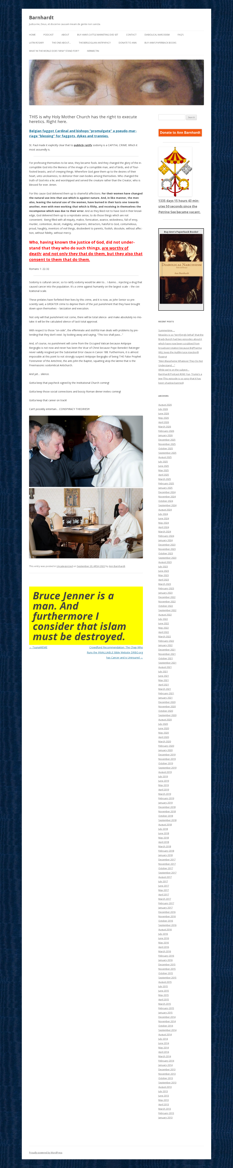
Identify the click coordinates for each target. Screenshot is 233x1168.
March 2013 (164, 1108)
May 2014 (163, 1047)
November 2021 (167, 654)
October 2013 (165, 1078)
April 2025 (163, 474)
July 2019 (163, 776)
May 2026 (163, 417)
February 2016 (166, 955)
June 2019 (163, 780)
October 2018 (165, 815)
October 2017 (165, 868)
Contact (131, 34)
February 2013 (166, 1113)
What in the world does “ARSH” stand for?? (54, 50)
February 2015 (166, 1008)
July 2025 (163, 461)
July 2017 (163, 881)
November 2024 (167, 496)
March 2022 (164, 636)
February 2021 (166, 693)
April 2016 (163, 947)
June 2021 (163, 675)
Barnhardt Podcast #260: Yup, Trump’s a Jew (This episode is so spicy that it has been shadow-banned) (180, 378)
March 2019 (164, 794)
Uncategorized (65, 566)
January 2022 (165, 645)
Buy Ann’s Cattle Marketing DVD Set (97, 34)
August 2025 (165, 457)
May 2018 (163, 837)
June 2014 (163, 1043)
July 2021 (163, 671)
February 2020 (166, 745)
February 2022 (166, 640)
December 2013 (166, 1069)
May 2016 (163, 942)
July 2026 (163, 409)
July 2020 (163, 724)
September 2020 (167, 715)
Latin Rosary (36, 42)
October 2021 (165, 658)
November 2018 (167, 811)
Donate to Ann (128, 42)
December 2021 (166, 649)
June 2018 (163, 833)
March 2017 (164, 899)
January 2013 (165, 1117)
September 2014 (167, 1030)
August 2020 (165, 719)
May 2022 (163, 627)
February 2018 (166, 850)
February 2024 (166, 536)
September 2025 (167, 452)
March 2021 (164, 689)
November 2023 (167, 549)
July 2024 (163, 514)
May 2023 (163, 575)
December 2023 (166, 544)
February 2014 (166, 1060)
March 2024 (164, 531)
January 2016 (165, 960)
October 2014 (165, 1025)
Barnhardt (41, 17)
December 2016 (166, 912)
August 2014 (165, 1034)
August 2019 (165, 772)
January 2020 (165, 750)
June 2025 (163, 466)
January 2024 (165, 540)
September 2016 (167, 925)
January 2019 (165, 802)
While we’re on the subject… (173, 369)
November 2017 (167, 864)
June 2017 (163, 885)
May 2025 (163, 470)
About (65, 34)
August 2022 (165, 614)
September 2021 (167, 662)
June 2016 (163, 938)
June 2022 (163, 623)
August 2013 (165, 1087)
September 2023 (167, 557)
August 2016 (165, 929)
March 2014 (164, 1056)
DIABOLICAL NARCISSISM (157, 34)
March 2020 (164, 741)
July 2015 (163, 986)
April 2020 (163, 737)
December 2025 (166, 439)
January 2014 (165, 1065)
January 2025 (165, 487)
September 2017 (167, 872)
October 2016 (165, 920)
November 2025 (167, 444)
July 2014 (163, 1038)
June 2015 (163, 990)
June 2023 (163, 571)
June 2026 (163, 413)
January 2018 (165, 855)
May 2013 (163, 1100)
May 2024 (163, 522)
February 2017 (166, 903)
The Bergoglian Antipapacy (95, 42)
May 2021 (163, 680)
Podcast (49, 34)
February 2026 (166, 431)
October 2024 (165, 501)
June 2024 (163, 518)
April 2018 (163, 842)
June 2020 (163, 728)
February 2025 (166, 483)
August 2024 (165, 509)
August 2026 (165, 404)
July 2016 (163, 933)
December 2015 (166, 964)
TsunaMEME (38, 647)
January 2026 (165, 435)
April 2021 (163, 684)
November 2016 (167, 916)
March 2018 (164, 846)
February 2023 (166, 588)
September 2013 (167, 1082)
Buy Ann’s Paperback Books (160, 42)
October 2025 (165, 448)
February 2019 (166, 798)
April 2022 (163, 632)
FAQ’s (180, 34)
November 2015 (167, 968)
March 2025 (164, 479)
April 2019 (163, 789)
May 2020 (163, 732)
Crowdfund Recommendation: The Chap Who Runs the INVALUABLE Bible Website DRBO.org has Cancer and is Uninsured (115, 652)
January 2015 (165, 1012)
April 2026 (163, 422)
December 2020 (166, 702)
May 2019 (163, 785)
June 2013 (163, 1095)
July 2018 (163, 829)
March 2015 (164, 1003)
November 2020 (167, 706)
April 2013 (163, 1104)
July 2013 (163, 1091)
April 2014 (163, 1052)
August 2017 (165, 877)
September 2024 (167, 505)
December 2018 (166, 807)
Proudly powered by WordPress (45, 1152)
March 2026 (164, 426)
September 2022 (167, 610)
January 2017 (165, 907)
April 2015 (163, 999)
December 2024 (166, 492)
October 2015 (165, 973)
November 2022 (167, 601)
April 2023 (163, 579)
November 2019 (167, 759)
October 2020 (165, 710)
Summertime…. (166, 330)
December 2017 (166, 859)
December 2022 (166, 597)
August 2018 (165, 824)
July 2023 (163, 566)
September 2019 (167, 767)
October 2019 (165, 763)
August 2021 (165, 667)
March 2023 (164, 584)
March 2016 (164, 951)
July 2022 (163, 619)
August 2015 (165, 982)
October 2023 (165, 553)
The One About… (61, 42)
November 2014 (167, 1021)
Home (32, 34)
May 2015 (163, 995)
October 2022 (165, 606)
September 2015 (167, 977)
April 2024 (163, 527)
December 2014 (166, 1017)
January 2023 (165, 592)
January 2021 (165, 697)
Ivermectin (93, 50)
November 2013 (167, 1073)
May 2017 (163, 890)
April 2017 (163, 894)
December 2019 (166, 754)
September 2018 (167, 820)
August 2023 (165, 562)
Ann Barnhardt (117, 566)
